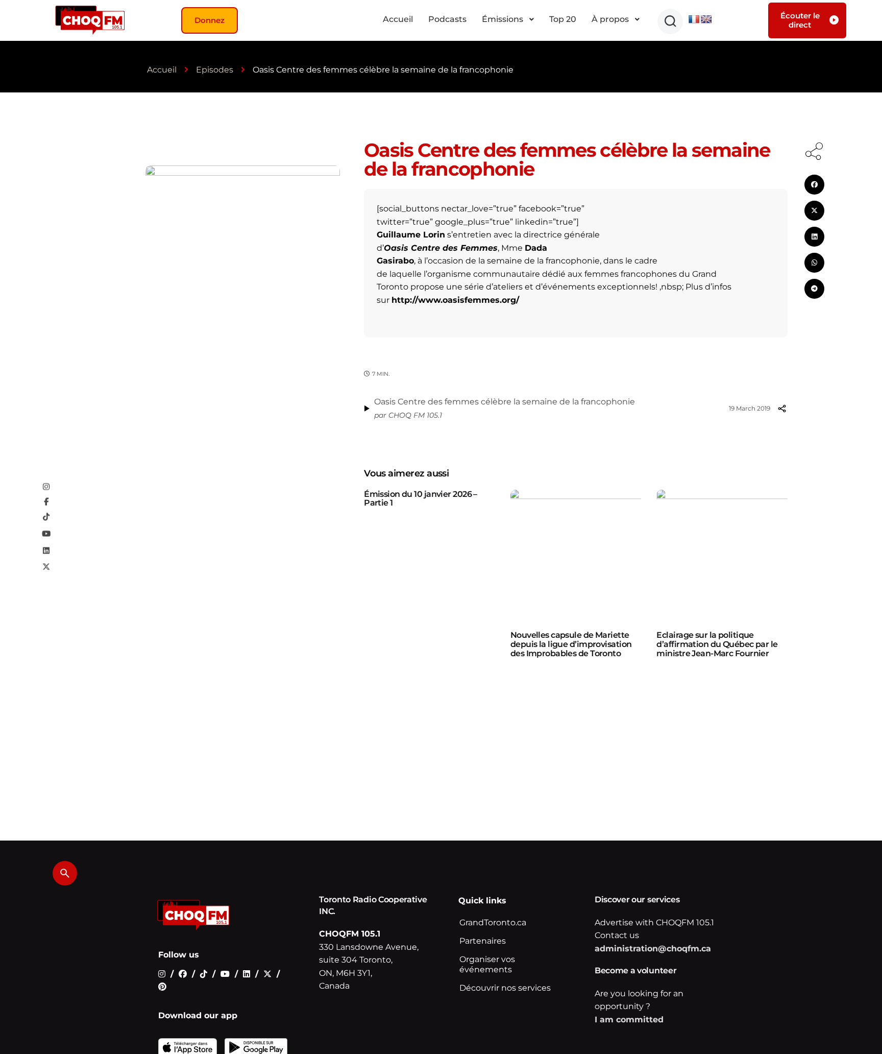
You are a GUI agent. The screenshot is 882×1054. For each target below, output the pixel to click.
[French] (694, 20)
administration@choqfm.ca (653, 948)
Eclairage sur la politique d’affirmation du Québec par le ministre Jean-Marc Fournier (716, 644)
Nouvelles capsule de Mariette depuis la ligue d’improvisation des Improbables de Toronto (571, 644)
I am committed (629, 1019)
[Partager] (782, 408)
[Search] (65, 873)
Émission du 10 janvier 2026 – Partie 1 (420, 498)
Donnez (209, 20)
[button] (670, 21)
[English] (706, 20)
